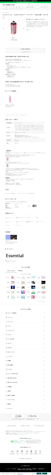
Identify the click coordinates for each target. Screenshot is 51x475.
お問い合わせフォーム (17, 434)
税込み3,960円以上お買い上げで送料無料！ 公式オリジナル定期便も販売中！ (25, 0)
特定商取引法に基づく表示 (21, 469)
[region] (25, 473)
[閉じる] (50, 473)
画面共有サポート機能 (28, 469)
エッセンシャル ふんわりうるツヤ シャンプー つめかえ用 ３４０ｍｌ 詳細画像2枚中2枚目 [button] (14, 38)
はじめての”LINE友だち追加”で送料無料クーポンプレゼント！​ (25, 2)
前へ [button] (3, 28)
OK (44, 473)
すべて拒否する (39, 473)
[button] (25, 49)
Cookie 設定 (33, 473)
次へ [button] (24, 28)
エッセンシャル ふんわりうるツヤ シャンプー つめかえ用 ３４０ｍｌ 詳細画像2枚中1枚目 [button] (13, 38)
